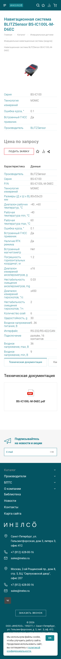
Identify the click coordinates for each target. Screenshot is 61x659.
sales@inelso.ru (20, 558)
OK (50, 638)
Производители (15, 476)
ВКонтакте (7, 600)
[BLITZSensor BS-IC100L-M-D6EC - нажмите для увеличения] (30, 70)
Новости (10, 500)
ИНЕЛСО (16, 5)
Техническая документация (25, 362)
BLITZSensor (38, 128)
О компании (12, 488)
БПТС (8, 482)
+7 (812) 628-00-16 (22, 552)
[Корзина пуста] (55, 5)
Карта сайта (12, 513)
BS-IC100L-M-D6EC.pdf (30, 401)
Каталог (10, 470)
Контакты (11, 507)
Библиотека (12, 494)
